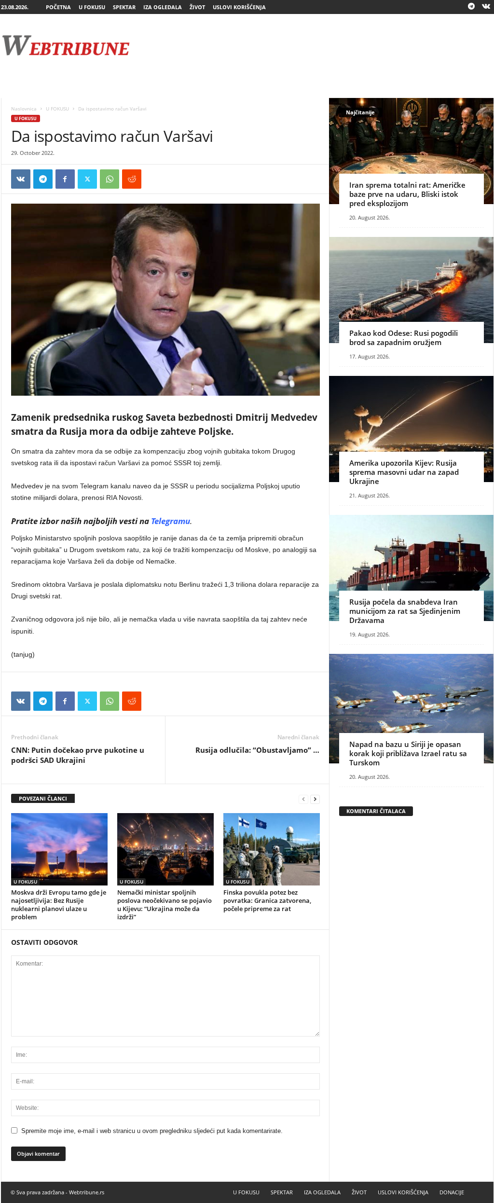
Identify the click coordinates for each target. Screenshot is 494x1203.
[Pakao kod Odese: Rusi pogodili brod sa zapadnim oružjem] (411, 290)
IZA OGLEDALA (162, 7)
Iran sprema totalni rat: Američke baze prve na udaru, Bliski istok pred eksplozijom (407, 194)
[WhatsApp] (109, 179)
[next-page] (315, 799)
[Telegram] (471, 7)
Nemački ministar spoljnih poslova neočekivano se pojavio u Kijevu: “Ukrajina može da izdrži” (164, 904)
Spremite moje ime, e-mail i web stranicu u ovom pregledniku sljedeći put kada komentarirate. (152, 1130)
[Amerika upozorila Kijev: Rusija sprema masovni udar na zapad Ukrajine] (411, 429)
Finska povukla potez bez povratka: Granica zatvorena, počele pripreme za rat (267, 900)
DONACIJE (451, 1192)
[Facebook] (65, 179)
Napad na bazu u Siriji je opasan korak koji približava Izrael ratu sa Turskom (408, 753)
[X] (87, 179)
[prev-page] (303, 799)
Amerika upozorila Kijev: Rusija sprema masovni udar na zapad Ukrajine (404, 472)
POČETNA (58, 7)
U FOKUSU (92, 7)
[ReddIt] (131, 179)
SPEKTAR (124, 7)
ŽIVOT (197, 7)
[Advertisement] (318, 45)
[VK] (20, 179)
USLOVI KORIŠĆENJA (239, 7)
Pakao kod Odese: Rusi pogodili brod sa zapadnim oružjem (403, 337)
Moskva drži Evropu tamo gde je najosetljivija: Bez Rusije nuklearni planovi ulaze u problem (58, 904)
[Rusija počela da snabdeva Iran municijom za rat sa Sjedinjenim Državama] (411, 568)
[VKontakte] (486, 7)
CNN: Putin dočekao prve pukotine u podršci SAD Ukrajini (77, 755)
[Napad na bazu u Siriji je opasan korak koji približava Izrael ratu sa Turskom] (411, 708)
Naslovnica (24, 108)
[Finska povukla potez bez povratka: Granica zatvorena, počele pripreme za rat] (271, 849)
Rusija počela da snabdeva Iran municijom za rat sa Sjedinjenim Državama (404, 611)
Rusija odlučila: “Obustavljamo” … (257, 750)
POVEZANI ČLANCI (43, 798)
